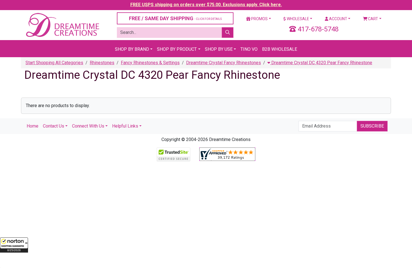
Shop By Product (177, 49)
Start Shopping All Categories (54, 62)
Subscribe (372, 126)
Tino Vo (249, 49)
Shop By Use (219, 49)
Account (337, 19)
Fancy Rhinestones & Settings (150, 62)
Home (32, 126)
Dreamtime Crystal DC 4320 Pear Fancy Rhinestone (321, 62)
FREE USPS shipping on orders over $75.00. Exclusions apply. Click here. (206, 4)
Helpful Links (125, 126)
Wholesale (297, 19)
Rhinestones (102, 62)
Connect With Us (88, 126)
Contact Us (53, 126)
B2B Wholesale (279, 49)
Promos (259, 19)
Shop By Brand (132, 49)
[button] (14, 245)
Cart (372, 19)
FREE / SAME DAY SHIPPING (175, 18)
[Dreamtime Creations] (62, 24)
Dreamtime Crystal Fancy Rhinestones (223, 62)
